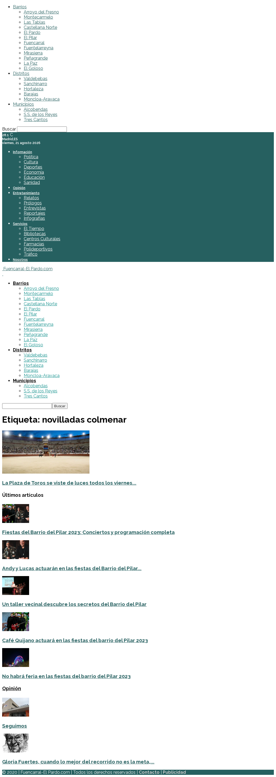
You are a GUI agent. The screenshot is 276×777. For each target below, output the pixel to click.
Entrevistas (35, 208)
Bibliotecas (35, 233)
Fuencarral (34, 42)
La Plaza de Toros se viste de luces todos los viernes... (69, 483)
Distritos (21, 73)
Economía (34, 172)
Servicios (20, 224)
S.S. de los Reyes (40, 114)
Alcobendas (36, 109)
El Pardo (32, 32)
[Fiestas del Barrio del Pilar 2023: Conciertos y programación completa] (15, 521)
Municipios (23, 104)
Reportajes (34, 213)
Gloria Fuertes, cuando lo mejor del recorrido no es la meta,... (78, 762)
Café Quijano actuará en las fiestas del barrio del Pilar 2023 (75, 640)
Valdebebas (35, 78)
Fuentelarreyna (38, 47)
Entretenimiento (26, 193)
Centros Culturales (42, 238)
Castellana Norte (40, 27)
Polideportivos (38, 249)
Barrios (20, 6)
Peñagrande (36, 58)
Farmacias (34, 244)
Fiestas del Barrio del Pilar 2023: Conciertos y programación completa (88, 532)
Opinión (19, 188)
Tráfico (30, 254)
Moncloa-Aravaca (42, 99)
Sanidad (32, 182)
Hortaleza (33, 88)
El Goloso (33, 68)
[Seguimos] (15, 715)
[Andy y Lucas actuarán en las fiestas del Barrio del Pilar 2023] (15, 557)
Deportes (33, 167)
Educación (34, 177)
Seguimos (14, 726)
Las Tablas (34, 22)
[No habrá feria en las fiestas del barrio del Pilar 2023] (15, 665)
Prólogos (33, 203)
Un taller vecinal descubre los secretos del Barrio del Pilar (74, 604)
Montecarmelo (38, 17)
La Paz (30, 63)
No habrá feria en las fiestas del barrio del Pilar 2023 (66, 676)
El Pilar (30, 37)
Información (22, 152)
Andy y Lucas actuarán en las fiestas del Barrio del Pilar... (72, 568)
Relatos (31, 197)
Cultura (31, 162)
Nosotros (20, 260)
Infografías (34, 218)
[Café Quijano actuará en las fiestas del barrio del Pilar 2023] (15, 629)
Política (31, 156)
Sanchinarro (35, 83)
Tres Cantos (36, 119)
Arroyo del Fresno (41, 12)
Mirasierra (33, 53)
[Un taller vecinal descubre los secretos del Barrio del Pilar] (15, 593)
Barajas (31, 94)
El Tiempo (34, 228)
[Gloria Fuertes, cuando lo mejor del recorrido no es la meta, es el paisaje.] (15, 751)
